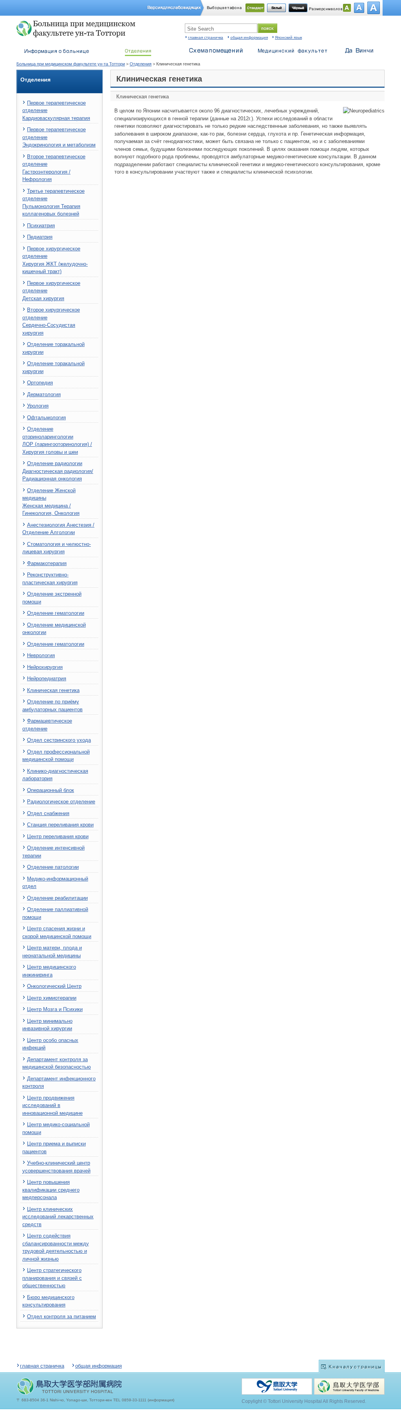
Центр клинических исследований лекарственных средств (58, 1216)
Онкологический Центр (54, 986)
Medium (359, 8)
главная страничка (205, 37)
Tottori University (277, 1386)
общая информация (249, 37)
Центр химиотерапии (51, 998)
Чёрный (298, 8)
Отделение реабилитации (57, 898)
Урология (38, 406)
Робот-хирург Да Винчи (359, 49)
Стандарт (255, 8)
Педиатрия (39, 237)
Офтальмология (46, 417)
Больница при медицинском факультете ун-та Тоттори (79, 29)
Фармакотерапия (47, 563)
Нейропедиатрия (46, 678)
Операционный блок (50, 790)
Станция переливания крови (60, 825)
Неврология (41, 655)
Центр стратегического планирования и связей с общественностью (52, 1277)
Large (373, 8)
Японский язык (288, 37)
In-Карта (216, 49)
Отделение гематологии (55, 613)
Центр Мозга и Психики (55, 1009)
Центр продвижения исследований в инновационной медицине (52, 1105)
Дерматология (44, 394)
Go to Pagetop (352, 1367)
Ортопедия (40, 383)
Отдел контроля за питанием (61, 1316)
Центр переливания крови (58, 836)
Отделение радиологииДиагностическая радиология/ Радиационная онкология (57, 471)
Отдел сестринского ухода (59, 740)
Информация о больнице (55, 49)
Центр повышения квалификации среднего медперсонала (50, 1189)
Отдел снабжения (48, 813)
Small (347, 8)
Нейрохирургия (45, 667)
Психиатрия (41, 225)
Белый (276, 8)
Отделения (141, 64)
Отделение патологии (53, 867)
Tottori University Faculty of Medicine (349, 1386)
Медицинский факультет (292, 49)
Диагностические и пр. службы (138, 49)
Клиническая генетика (53, 690)
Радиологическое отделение (61, 802)
